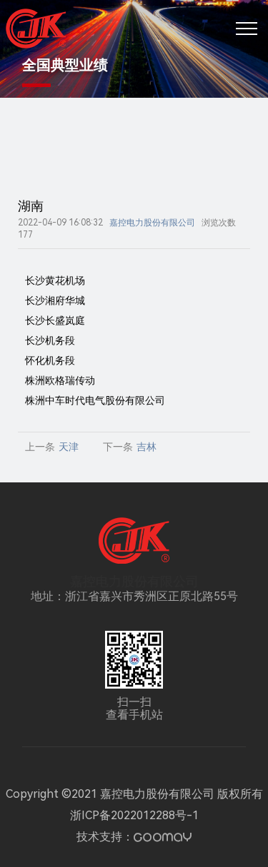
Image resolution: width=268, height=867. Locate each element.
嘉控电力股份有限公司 (152, 223)
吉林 (147, 446)
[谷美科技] (163, 837)
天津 (69, 446)
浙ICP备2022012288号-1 (134, 815)
